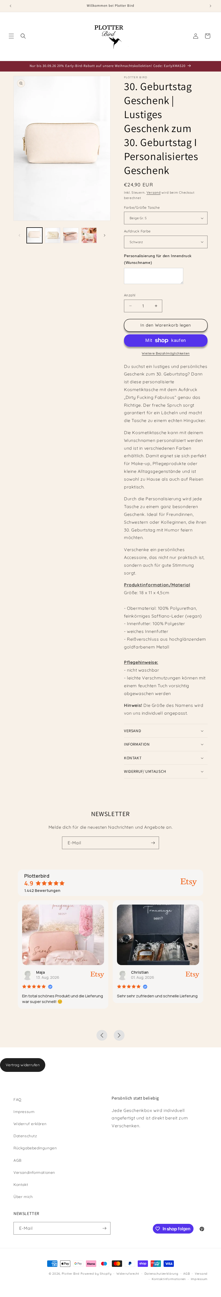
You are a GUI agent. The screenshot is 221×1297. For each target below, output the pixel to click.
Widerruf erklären (29, 1123)
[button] (11, 36)
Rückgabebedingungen (35, 1148)
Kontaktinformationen (169, 1279)
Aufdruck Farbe (137, 231)
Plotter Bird (71, 1273)
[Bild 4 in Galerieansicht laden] (89, 235)
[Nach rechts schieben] (104, 235)
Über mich (23, 1196)
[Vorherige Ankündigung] (10, 6)
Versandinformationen (34, 1172)
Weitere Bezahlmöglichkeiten (166, 353)
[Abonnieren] (153, 843)
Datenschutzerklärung (161, 1273)
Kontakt (20, 1184)
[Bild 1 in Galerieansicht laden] (34, 235)
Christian (140, 972)
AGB (17, 1160)
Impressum (23, 1111)
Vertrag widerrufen (23, 1064)
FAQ (17, 1099)
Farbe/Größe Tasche (142, 207)
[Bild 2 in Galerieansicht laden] (53, 235)
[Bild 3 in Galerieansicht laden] (71, 235)
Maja (40, 972)
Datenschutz (25, 1135)
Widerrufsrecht (127, 1273)
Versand (154, 192)
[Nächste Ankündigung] (210, 6)
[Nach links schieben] (19, 235)
